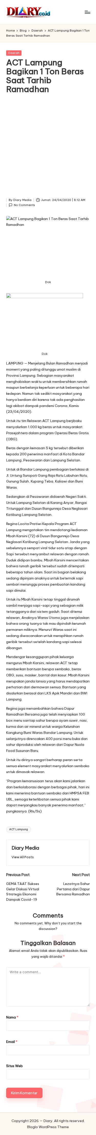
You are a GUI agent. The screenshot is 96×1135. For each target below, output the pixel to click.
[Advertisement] (48, 147)
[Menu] (87, 12)
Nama (12, 1017)
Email (11, 1041)
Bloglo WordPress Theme (48, 1127)
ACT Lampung (18, 829)
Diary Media (25, 848)
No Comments (24, 205)
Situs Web (14, 1066)
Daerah (13, 53)
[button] (23, 857)
